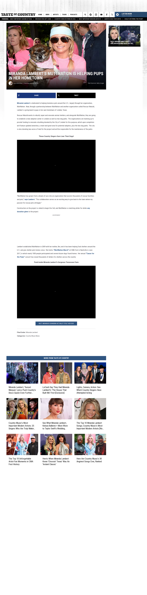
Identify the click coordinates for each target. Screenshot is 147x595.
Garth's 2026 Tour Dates (112, 19)
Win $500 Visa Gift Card (43, 19)
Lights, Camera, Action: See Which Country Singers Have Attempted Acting (89, 390)
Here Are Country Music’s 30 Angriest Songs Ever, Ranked (89, 460)
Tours (64, 14)
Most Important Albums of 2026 (21, 19)
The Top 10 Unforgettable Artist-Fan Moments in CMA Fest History (21, 461)
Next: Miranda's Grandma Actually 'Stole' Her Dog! (56, 323)
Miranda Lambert (23, 103)
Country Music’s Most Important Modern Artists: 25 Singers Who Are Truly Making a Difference (22, 426)
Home (40, 14)
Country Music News (33, 336)
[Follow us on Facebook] (106, 14)
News (47, 14)
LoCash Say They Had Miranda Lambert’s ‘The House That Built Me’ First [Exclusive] (56, 390)
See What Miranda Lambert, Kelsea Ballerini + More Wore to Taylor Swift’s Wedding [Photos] (55, 426)
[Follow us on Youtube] (101, 14)
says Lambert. (29, 199)
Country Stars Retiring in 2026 (65, 19)
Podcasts (73, 14)
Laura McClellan (17, 83)
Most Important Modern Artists (90, 19)
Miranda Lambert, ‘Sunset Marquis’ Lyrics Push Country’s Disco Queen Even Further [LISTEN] (22, 390)
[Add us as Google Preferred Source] (90, 14)
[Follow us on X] (112, 14)
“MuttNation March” (61, 250)
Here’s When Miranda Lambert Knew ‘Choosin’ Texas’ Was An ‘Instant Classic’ (56, 461)
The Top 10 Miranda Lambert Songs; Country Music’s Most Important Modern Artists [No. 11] (90, 426)
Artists (56, 14)
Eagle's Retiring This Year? (134, 19)
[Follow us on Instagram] (96, 14)
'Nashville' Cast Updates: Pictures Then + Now (124, 42)
